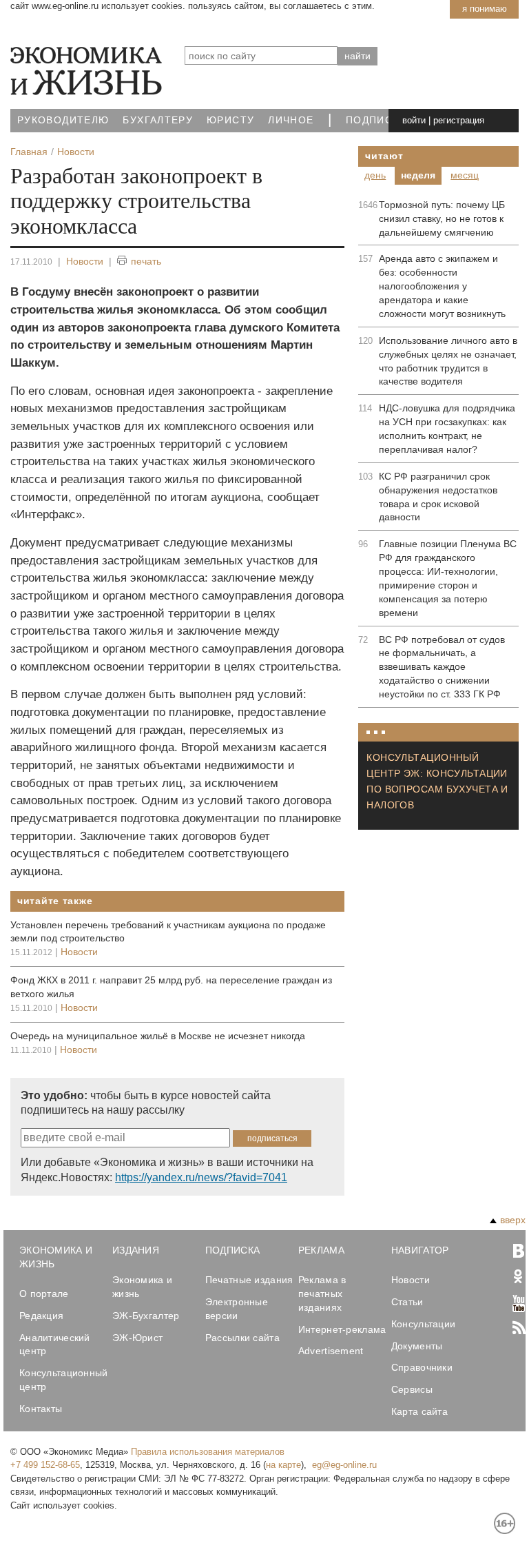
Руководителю (63, 120)
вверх (513, 1219)
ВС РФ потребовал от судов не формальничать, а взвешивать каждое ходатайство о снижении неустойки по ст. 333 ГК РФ (442, 667)
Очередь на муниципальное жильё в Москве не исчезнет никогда (157, 1035)
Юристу (230, 120)
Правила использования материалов (207, 1452)
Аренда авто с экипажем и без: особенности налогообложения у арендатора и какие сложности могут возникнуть (442, 286)
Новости (84, 261)
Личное (290, 120)
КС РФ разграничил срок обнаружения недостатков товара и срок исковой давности (438, 497)
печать (146, 261)
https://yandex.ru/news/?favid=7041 (201, 1177)
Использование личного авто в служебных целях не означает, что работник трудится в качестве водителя (448, 361)
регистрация (458, 120)
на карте (283, 1465)
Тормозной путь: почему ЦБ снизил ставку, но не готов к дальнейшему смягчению (442, 218)
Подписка (376, 120)
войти (414, 120)
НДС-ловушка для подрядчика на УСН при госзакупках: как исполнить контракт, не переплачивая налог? (447, 428)
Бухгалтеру (158, 120)
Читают (384, 155)
